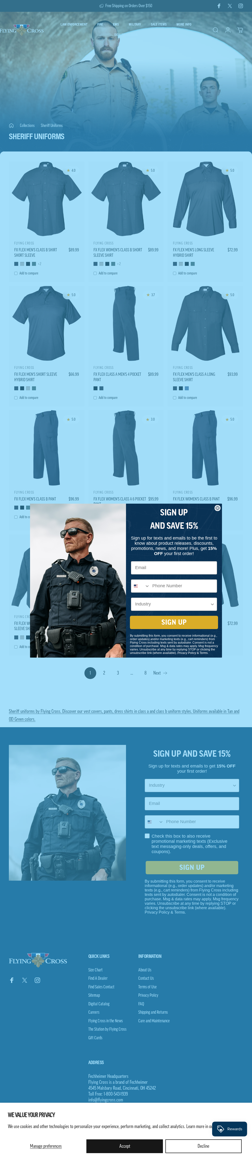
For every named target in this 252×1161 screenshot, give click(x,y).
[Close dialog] (217, 508)
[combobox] (140, 586)
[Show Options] (212, 604)
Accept (124, 1146)
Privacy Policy (186, 653)
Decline (203, 1146)
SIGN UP (174, 622)
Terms (204, 653)
